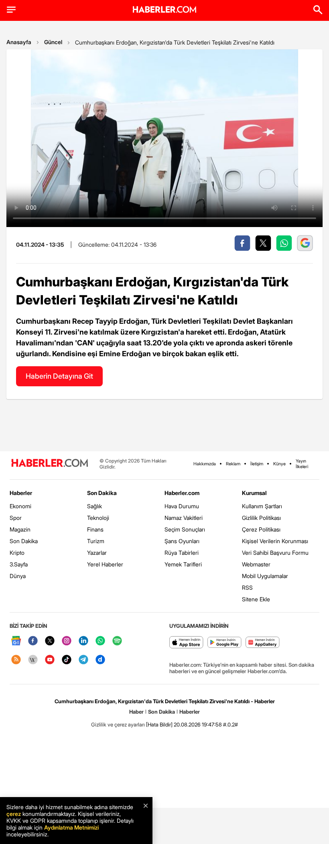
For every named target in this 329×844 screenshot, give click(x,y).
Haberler (21, 492)
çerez (13, 813)
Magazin (20, 529)
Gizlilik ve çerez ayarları (118, 724)
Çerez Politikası (261, 529)
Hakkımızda (204, 464)
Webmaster (256, 564)
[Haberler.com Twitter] (49, 641)
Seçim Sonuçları (184, 529)
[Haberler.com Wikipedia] (32, 660)
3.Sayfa (19, 564)
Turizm (95, 541)
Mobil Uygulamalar (265, 575)
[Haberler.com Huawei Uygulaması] (263, 642)
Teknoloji (98, 517)
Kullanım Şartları (262, 506)
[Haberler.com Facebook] (32, 641)
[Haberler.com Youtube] (49, 660)
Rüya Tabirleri (181, 552)
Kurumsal (254, 492)
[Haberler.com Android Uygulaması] (224, 642)
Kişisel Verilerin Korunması (275, 541)
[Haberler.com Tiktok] (66, 660)
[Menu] (11, 9)
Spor (16, 517)
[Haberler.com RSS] (16, 660)
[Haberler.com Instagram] (66, 641)
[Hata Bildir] (159, 724)
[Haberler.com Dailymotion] (100, 660)
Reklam (233, 464)
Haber (136, 711)
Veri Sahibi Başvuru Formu (275, 552)
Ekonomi (20, 506)
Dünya (18, 575)
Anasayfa (18, 42)
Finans (95, 529)
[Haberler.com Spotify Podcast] (117, 641)
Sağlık (94, 506)
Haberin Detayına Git (59, 376)
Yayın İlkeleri (302, 463)
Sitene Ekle (256, 599)
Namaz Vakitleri (183, 517)
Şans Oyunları (181, 541)
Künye (279, 464)
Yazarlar (97, 552)
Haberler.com (181, 492)
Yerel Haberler (105, 564)
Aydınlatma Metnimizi (71, 827)
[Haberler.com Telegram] (83, 660)
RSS (247, 587)
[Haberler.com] (50, 463)
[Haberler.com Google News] (16, 641)
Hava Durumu (181, 506)
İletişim (256, 464)
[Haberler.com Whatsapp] (100, 641)
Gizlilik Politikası (261, 517)
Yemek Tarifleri (183, 564)
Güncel (53, 42)
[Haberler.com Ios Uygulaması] (186, 642)
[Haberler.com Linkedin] (83, 641)
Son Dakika (24, 541)
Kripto (17, 552)
